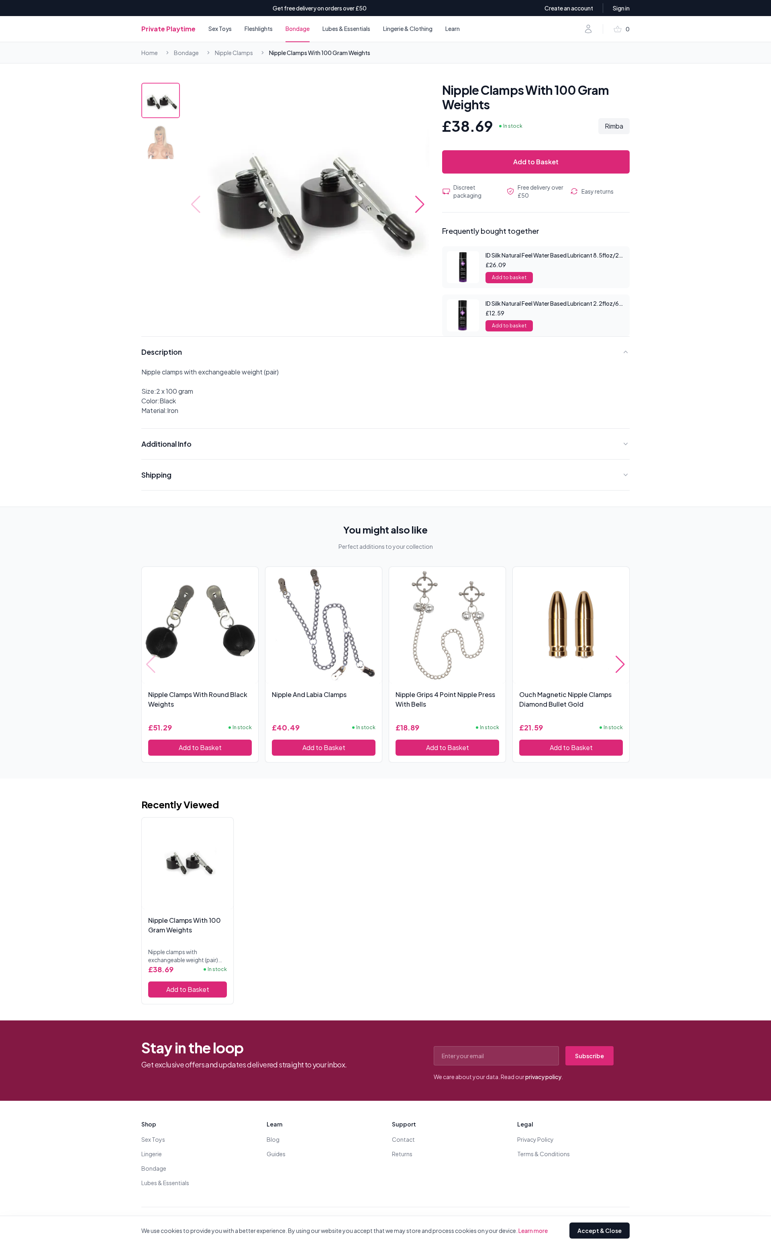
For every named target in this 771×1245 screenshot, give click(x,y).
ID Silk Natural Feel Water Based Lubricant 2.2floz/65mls (558, 303)
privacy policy (543, 1076)
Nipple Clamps (234, 52)
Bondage (298, 28)
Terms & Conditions (543, 1153)
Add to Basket (536, 161)
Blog (273, 1139)
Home (149, 52)
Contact (403, 1139)
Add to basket (509, 277)
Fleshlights (259, 28)
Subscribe (589, 1055)
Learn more (533, 1230)
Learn (452, 28)
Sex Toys (220, 28)
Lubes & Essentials (346, 28)
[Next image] (419, 204)
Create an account (569, 8)
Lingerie (151, 1153)
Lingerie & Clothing (407, 28)
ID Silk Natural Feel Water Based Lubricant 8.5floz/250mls (560, 255)
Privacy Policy (535, 1139)
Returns (402, 1153)
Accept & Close (599, 1230)
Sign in (621, 8)
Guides (276, 1153)
